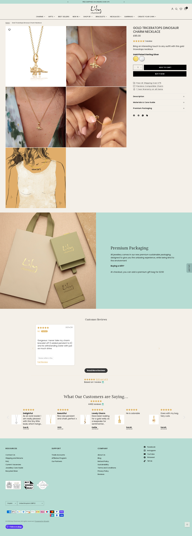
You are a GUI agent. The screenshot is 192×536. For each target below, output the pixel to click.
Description (138, 96)
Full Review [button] (43, 362)
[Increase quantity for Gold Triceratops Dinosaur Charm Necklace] (141, 67)
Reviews (101, 474)
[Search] (176, 9)
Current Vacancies (13, 464)
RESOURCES (11, 448)
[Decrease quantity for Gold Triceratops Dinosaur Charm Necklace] (135, 67)
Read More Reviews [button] (96, 370)
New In (75, 16)
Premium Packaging (142, 108)
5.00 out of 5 (102, 379)
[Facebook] (134, 115)
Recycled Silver (12, 471)
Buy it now (160, 74)
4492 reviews (94, 404)
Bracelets (100, 16)
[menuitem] (40, 16)
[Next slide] (159, 348)
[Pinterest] (139, 115)
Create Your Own (146, 16)
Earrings (129, 16)
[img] (43, 327)
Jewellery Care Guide (14, 468)
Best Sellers (63, 16)
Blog (99, 458)
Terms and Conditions (107, 468)
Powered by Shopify (42, 521)
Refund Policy (103, 461)
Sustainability (103, 464)
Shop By (87, 16)
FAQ (7, 461)
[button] (139, 41)
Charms (39, 16)
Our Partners (57, 461)
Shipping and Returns (14, 458)
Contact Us (10, 455)
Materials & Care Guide (144, 102)
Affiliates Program (59, 458)
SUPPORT (56, 448)
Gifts (50, 16)
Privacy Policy (103, 471)
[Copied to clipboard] (147, 115)
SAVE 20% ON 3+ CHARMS (96, 2)
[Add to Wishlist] (9, 30)
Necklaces (115, 16)
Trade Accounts (58, 455)
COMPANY (103, 448)
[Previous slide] (33, 348)
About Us (101, 455)
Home (8, 23)
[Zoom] (61, 31)
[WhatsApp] (143, 115)
